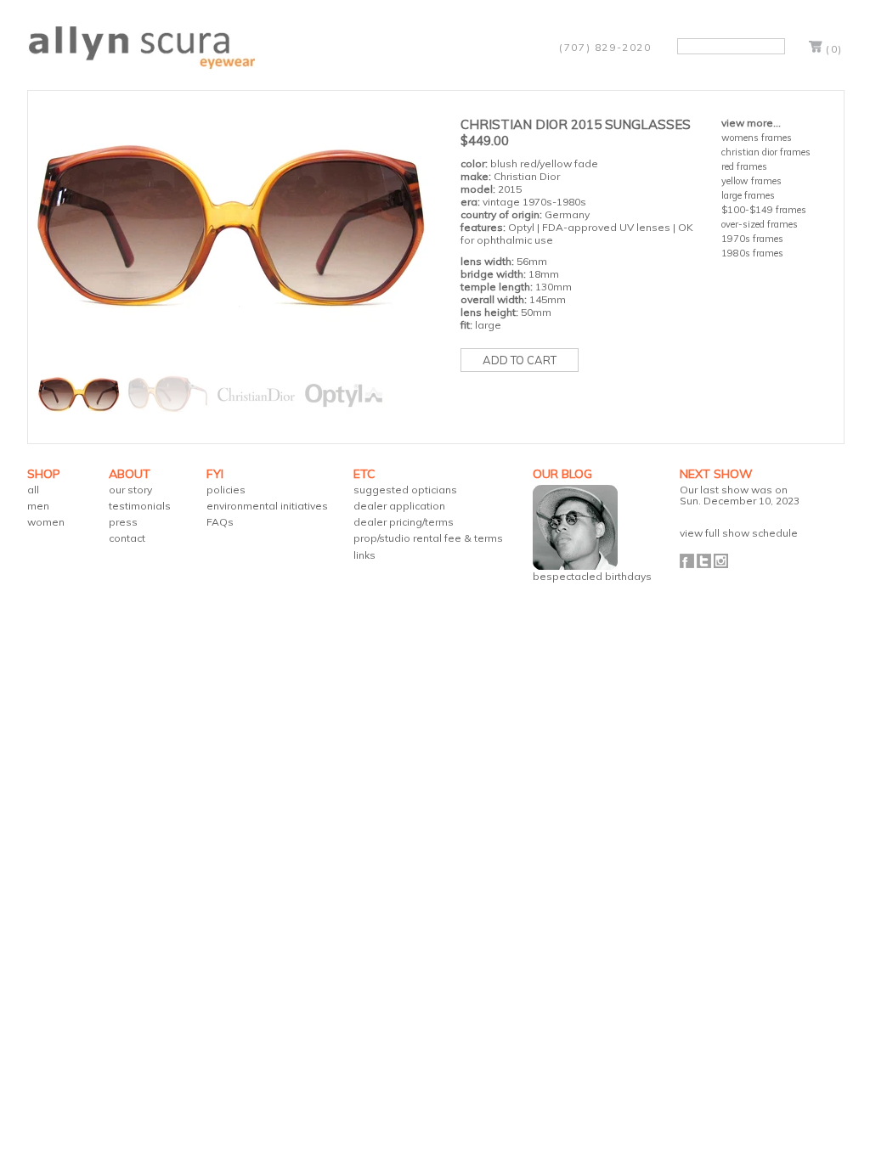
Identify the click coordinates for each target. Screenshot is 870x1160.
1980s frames (752, 253)
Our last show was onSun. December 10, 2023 (739, 495)
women (46, 521)
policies (226, 489)
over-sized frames (759, 224)
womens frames (756, 138)
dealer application (399, 505)
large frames (748, 195)
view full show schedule (739, 533)
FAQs (220, 521)
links (364, 555)
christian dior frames (766, 152)
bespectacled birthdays (592, 576)
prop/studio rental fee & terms (428, 538)
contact (127, 538)
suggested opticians (405, 489)
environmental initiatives (267, 505)
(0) (834, 48)
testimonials (140, 505)
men (38, 505)
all (33, 489)
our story (130, 489)
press (123, 521)
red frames (744, 166)
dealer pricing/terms (403, 521)
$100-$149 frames (763, 210)
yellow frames (751, 181)
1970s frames (752, 239)
